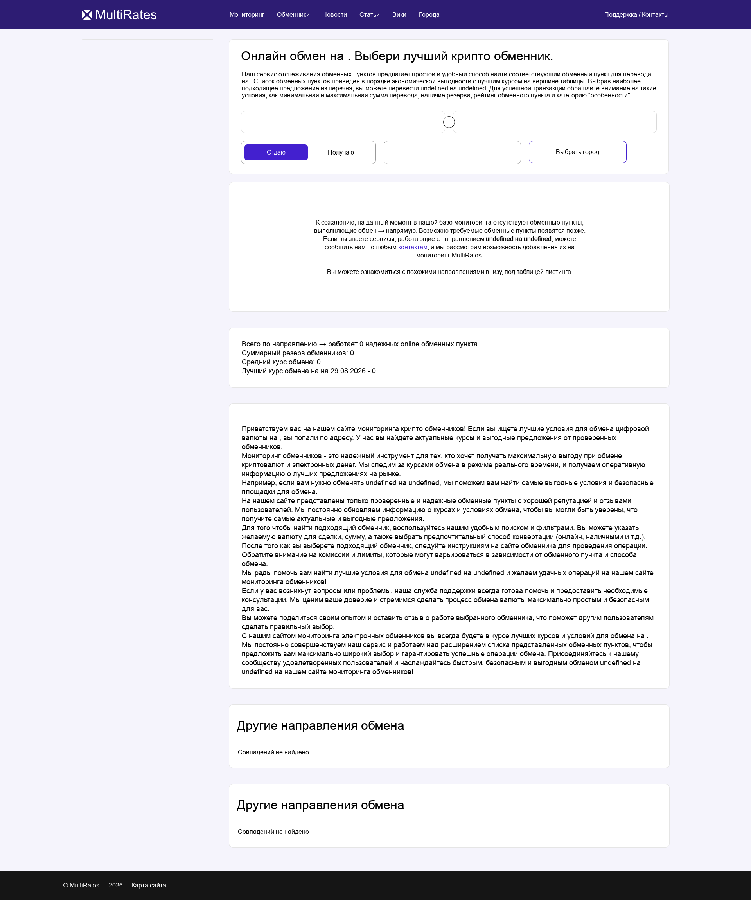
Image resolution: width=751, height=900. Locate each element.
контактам (413, 247)
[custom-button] (343, 122)
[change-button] (449, 122)
